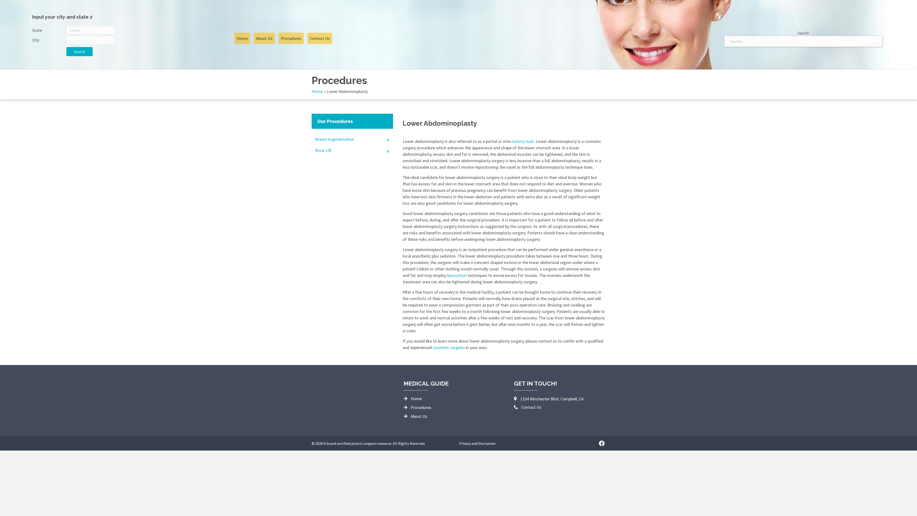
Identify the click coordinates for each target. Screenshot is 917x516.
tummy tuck (523, 141)
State (37, 30)
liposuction (457, 275)
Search (79, 51)
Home (317, 91)
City (35, 40)
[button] (601, 443)
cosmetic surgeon (449, 347)
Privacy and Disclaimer (477, 443)
